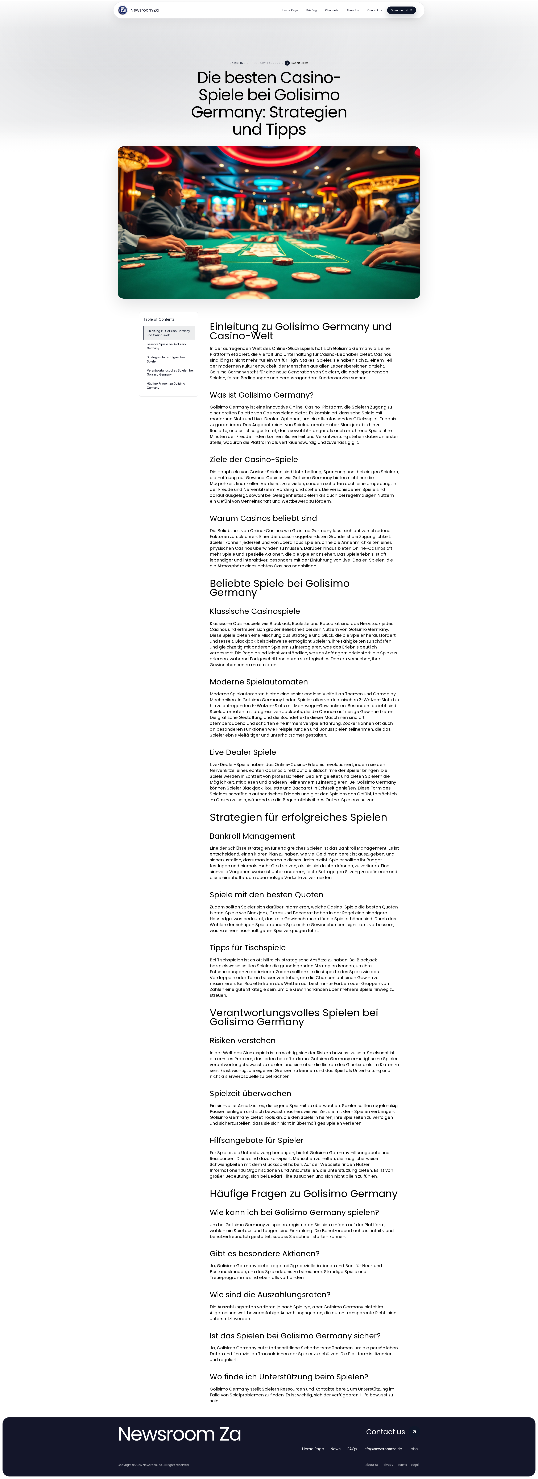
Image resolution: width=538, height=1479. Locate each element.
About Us (371, 1465)
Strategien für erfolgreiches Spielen (166, 359)
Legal (415, 1465)
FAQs (352, 1448)
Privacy (388, 1465)
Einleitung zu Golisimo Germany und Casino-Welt (168, 333)
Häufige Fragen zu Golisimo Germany (166, 385)
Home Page (313, 1448)
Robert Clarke (300, 63)
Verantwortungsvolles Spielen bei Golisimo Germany (170, 372)
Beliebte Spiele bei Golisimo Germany (166, 346)
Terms (402, 1465)
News (336, 1448)
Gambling (237, 63)
